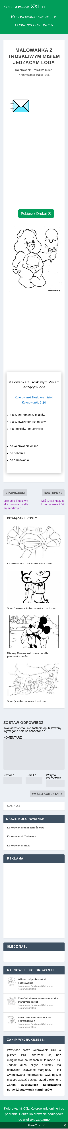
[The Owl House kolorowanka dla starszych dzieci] (11, 1000)
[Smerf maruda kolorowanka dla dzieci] (34, 587)
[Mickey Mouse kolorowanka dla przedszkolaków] (34, 631)
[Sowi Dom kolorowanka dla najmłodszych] (11, 1019)
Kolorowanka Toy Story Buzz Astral (30, 563)
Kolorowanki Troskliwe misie (33, 70)
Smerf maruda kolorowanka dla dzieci (32, 608)
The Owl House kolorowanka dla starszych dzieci (38, 1000)
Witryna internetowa (53, 777)
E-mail (31, 775)
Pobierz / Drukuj (34, 214)
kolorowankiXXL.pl (24, 6)
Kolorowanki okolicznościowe (25, 827)
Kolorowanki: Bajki (31, 74)
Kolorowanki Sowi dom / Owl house (35, 986)
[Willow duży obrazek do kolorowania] (11, 981)
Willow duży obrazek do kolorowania (32, 981)
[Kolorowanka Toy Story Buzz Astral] (34, 542)
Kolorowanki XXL (16, 1108)
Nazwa (8, 775)
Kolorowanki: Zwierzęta (21, 836)
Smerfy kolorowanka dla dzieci (27, 701)
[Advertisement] (34, 170)
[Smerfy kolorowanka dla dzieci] (34, 680)
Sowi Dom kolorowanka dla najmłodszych (34, 1019)
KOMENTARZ (12, 737)
